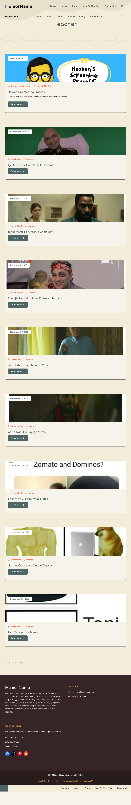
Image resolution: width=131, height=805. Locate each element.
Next (22, 662)
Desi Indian (16, 159)
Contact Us (89, 781)
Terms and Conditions (72, 781)
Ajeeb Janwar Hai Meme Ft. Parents (31, 165)
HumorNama (18, 6)
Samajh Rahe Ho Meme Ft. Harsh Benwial (35, 298)
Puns (74, 6)
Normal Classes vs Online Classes (30, 565)
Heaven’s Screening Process (26, 92)
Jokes (64, 6)
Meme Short (16, 226)
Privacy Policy (54, 781)
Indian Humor (17, 292)
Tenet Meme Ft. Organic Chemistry (30, 231)
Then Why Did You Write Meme (28, 498)
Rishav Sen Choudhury (21, 86)
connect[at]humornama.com (84, 692)
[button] (122, 6)
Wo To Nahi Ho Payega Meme (27, 432)
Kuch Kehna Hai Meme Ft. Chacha (30, 365)
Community (110, 6)
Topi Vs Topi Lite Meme (23, 632)
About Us (41, 781)
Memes (52, 6)
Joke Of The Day (91, 6)
